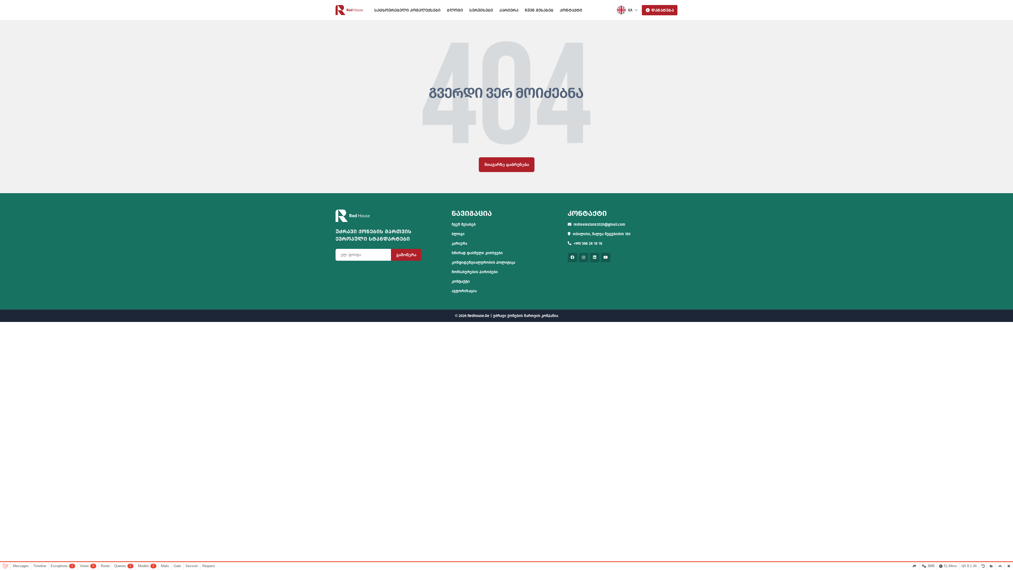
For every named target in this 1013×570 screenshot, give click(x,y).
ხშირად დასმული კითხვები (477, 253)
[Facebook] (572, 257)
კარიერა (508, 10)
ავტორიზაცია (464, 291)
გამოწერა (406, 254)
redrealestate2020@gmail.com (599, 224)
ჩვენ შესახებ (539, 10)
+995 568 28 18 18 (588, 243)
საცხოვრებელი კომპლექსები (407, 10)
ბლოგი (455, 10)
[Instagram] (583, 257)
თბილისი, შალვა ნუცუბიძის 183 (601, 234)
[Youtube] (605, 257)
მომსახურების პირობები (475, 272)
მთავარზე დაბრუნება (506, 164)
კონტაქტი (571, 10)
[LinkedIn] (594, 257)
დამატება (662, 10)
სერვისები (481, 10)
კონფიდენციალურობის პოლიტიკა (483, 262)
